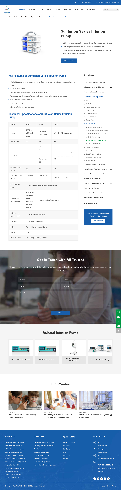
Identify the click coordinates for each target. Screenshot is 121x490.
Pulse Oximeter (91, 117)
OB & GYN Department (41, 455)
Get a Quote (68, 60)
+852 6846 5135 (102, 452)
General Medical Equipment (29, 17)
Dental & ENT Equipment (93, 193)
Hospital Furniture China (92, 179)
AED (87, 101)
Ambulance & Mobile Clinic (93, 198)
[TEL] (118, 321)
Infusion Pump (43, 17)
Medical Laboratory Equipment (95, 183)
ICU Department (39, 449)
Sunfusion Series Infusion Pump (58, 17)
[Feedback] (118, 326)
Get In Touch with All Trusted (60, 260)
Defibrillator (90, 104)
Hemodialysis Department (42, 462)
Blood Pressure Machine (93, 154)
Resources (67, 10)
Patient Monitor (91, 110)
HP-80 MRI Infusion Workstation (98, 131)
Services (57, 10)
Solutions (31, 10)
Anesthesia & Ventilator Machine (95, 169)
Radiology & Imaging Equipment (95, 83)
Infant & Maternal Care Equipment (96, 174)
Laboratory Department (41, 452)
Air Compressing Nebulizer (94, 157)
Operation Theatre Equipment (94, 165)
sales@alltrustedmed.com (106, 459)
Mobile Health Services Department (45, 465)
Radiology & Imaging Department (44, 442)
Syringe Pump (90, 120)
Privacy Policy (111, 486)
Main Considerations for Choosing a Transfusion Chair (23, 416)
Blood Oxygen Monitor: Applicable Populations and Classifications (58, 416)
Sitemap (102, 486)
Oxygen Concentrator (93, 151)
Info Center (79, 10)
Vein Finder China (91, 114)
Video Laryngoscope (92, 148)
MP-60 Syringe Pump (94, 137)
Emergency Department (41, 459)
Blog (64, 452)
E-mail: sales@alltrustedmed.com (109, 2)
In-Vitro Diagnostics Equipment (95, 92)
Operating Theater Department (44, 446)
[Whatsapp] (118, 312)
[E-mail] (118, 316)
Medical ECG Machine (93, 107)
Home (10, 17)
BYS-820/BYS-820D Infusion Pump (98, 134)
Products (22, 10)
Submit (60, 313)
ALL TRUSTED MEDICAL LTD (22, 486)
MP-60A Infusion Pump (95, 127)
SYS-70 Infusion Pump (94, 143)
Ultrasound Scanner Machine (94, 87)
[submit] (117, 10)
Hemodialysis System (91, 188)
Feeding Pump (90, 160)
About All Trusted (45, 10)
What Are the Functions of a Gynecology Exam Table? (95, 416)
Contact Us (91, 10)
